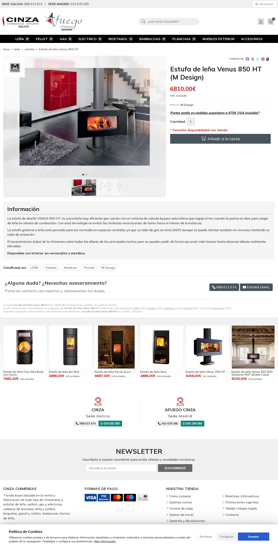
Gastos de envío (181, 515)
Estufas (151, 308)
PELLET (42, 39)
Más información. (105, 541)
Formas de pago (181, 508)
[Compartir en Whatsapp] (257, 59)
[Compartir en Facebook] (247, 59)
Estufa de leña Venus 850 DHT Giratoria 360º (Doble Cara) (252, 373)
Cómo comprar (180, 496)
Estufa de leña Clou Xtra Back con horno (23, 373)
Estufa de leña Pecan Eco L (113, 372)
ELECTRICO (88, 39)
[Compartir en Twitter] (253, 59)
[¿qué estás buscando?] (168, 21)
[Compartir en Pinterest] (263, 59)
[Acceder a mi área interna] (261, 21)
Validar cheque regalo (241, 508)
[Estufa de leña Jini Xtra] (70, 347)
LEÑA (19, 39)
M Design (218, 308)
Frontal (188, 308)
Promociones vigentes (242, 502)
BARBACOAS (150, 39)
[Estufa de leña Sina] (161, 347)
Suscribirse (175, 468)
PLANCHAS (181, 39)
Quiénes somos (180, 502)
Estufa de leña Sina (153, 372)
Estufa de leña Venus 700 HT (205, 372)
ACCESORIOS (252, 39)
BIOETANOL (118, 39)
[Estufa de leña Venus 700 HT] (207, 347)
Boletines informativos (242, 496)
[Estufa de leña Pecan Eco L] (116, 347)
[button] (83, 174)
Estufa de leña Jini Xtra (64, 372)
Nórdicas (169, 308)
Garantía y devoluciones (187, 521)
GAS (63, 39)
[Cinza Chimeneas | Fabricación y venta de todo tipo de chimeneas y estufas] (20, 21)
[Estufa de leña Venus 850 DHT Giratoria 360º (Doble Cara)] (253, 347)
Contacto (232, 515)
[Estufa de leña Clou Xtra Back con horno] (24, 347)
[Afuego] (63, 21)
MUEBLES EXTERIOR (218, 39)
